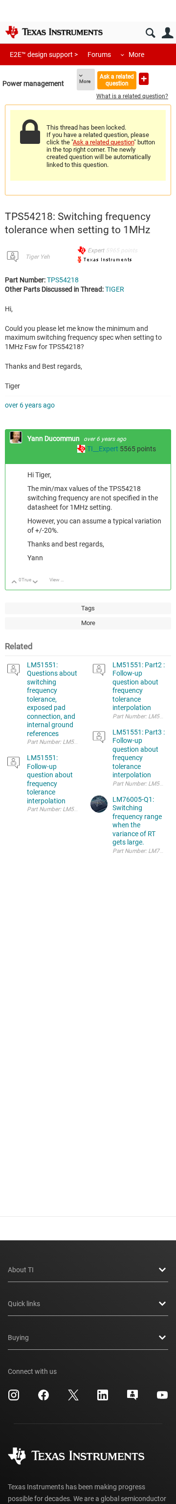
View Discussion (60, 579)
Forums (99, 54)
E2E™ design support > (44, 54)
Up (14, 582)
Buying (18, 1337)
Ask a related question (117, 79)
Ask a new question (144, 79)
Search (150, 33)
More (136, 54)
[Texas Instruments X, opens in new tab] (73, 1398)
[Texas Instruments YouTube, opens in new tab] (162, 1398)
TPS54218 (63, 280)
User (167, 33)
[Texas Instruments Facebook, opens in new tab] (43, 1398)
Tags (88, 608)
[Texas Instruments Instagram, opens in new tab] (14, 1398)
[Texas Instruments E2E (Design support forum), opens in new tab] (132, 1398)
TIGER (114, 289)
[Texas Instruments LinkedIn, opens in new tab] (103, 1398)
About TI (21, 1270)
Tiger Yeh (37, 256)
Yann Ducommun (54, 438)
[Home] (54, 32)
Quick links (24, 1304)
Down (35, 582)
